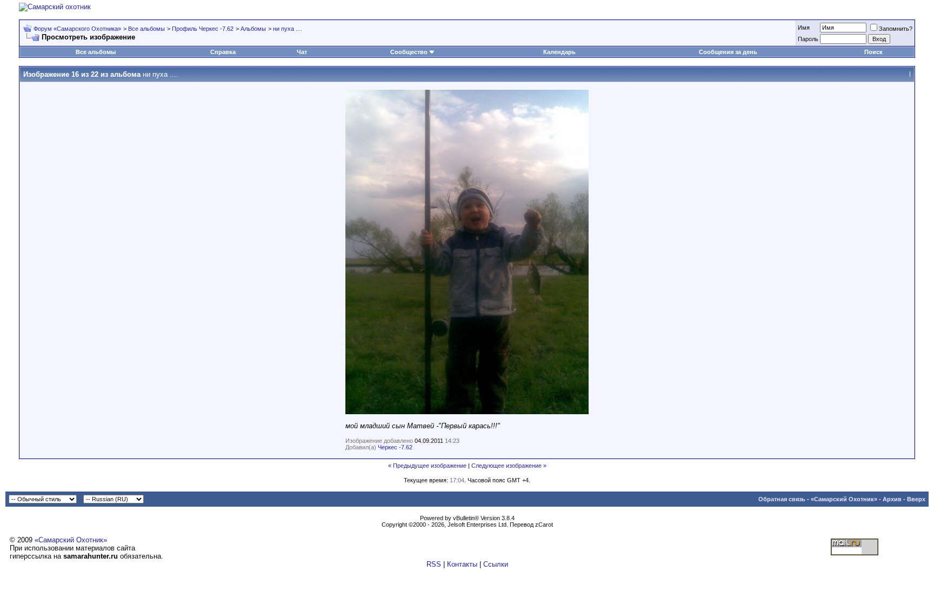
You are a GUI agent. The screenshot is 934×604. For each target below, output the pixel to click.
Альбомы (253, 28)
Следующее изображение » (508, 465)
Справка (223, 52)
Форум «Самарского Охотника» (77, 28)
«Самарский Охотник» (844, 499)
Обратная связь (781, 499)
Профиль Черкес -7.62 (203, 28)
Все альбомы (146, 28)
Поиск (873, 52)
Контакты (462, 564)
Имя (804, 27)
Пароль (808, 39)
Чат (302, 52)
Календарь (559, 52)
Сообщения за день (728, 52)
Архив (892, 499)
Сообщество (409, 52)
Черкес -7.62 (395, 447)
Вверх (916, 499)
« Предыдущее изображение (427, 465)
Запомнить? (895, 28)
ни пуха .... (287, 28)
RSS (433, 564)
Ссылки (495, 564)
